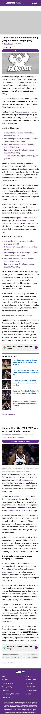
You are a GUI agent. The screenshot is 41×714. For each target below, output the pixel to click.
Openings (28, 676)
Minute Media (11, 702)
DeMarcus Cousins (22, 112)
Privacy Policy (7, 687)
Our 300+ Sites (30, 680)
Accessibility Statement (10, 694)
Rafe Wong (8, 44)
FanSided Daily (7, 683)
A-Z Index (28, 694)
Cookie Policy (7, 690)
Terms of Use (30, 687)
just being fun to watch (16, 511)
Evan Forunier (21, 220)
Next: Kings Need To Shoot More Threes (17, 315)
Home (4, 414)
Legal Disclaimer (31, 690)
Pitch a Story (29, 683)
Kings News (11, 414)
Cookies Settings (8, 697)
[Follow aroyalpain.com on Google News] (36, 347)
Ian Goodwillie (9, 437)
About (4, 676)
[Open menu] (3, 3)
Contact (5, 680)
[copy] (13, 47)
